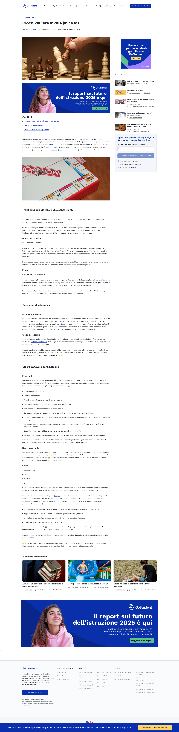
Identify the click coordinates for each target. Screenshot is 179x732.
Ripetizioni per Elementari (122, 672)
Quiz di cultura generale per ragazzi (140, 81)
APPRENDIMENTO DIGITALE (138, 131)
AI (148, 131)
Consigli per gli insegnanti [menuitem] (105, 6)
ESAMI (146, 83)
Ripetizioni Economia (103, 672)
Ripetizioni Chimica (102, 686)
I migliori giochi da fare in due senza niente (41, 121)
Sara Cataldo (31, 29)
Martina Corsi (120, 590)
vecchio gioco (56, 150)
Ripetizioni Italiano (85, 681)
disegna (57, 496)
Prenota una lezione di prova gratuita (136, 156)
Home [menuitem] (46, 6)
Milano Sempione (63, 679)
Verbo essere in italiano (136, 90)
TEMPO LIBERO (29, 18)
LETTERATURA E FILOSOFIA (138, 106)
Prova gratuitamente (35, 692)
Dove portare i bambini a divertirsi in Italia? (88, 584)
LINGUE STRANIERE (135, 118)
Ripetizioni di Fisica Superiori (146, 692)
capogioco (61, 324)
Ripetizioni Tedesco (86, 688)
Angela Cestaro (134, 83)
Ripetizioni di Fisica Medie (145, 689)
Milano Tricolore (62, 676)
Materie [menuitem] (88, 6)
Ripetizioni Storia (102, 679)
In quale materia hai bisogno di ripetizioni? (132, 144)
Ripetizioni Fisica (102, 683)
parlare (99, 280)
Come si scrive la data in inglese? (139, 113)
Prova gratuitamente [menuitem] (140, 6)
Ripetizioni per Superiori (122, 679)
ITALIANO (147, 93)
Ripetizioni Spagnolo (86, 685)
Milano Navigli (61, 672)
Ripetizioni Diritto (102, 676)
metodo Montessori (39, 342)
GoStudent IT (134, 129)
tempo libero (88, 139)
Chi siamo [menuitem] (123, 6)
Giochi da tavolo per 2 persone (36, 130)
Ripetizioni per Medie (121, 676)
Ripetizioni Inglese (85, 672)
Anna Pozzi (28, 590)
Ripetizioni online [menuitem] (59, 6)
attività (51, 144)
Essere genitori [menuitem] (76, 6)
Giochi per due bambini (33, 125)
